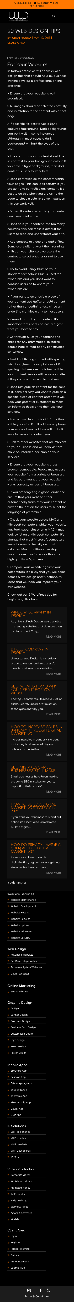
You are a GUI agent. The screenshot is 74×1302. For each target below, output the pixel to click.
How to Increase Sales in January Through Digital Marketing (36, 730)
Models (15, 1219)
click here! (31, 599)
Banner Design (19, 1014)
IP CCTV (15, 1157)
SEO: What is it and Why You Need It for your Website (34, 689)
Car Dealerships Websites (25, 961)
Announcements (20, 1261)
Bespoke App (18, 1077)
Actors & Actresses (21, 1213)
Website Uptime (20, 925)
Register (15, 1242)
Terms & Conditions (37, 1296)
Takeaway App (19, 1096)
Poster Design (19, 1052)
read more (53, 636)
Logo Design (18, 1040)
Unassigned (16, 43)
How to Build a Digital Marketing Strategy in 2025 (33, 807)
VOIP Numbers (19, 1138)
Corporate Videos (20, 1175)
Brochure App (19, 1070)
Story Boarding (19, 1206)
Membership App (21, 1102)
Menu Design (18, 1046)
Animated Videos (20, 1187)
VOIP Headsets (19, 1144)
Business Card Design (23, 1027)
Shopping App (19, 1089)
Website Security (20, 937)
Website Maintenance (23, 899)
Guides (15, 1255)
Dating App (17, 1108)
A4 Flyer (15, 1008)
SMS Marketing (19, 991)
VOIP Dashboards (21, 1150)
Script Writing (19, 1200)
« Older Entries (17, 883)
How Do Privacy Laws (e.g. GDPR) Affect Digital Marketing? (36, 848)
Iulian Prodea (21, 38)
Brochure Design (20, 1021)
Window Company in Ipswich (31, 614)
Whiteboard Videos (22, 1181)
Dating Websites (20, 973)
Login (14, 1236)
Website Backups (20, 918)
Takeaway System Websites (26, 967)
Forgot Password (20, 1248)
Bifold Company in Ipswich (29, 651)
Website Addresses (22, 931)
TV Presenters (19, 1194)
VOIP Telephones (20, 1131)
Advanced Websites (22, 954)
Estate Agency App (21, 1083)
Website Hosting (20, 912)
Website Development (23, 906)
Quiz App (16, 1114)
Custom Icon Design (22, 1033)
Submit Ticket (18, 1267)
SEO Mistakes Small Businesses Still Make (33, 769)
